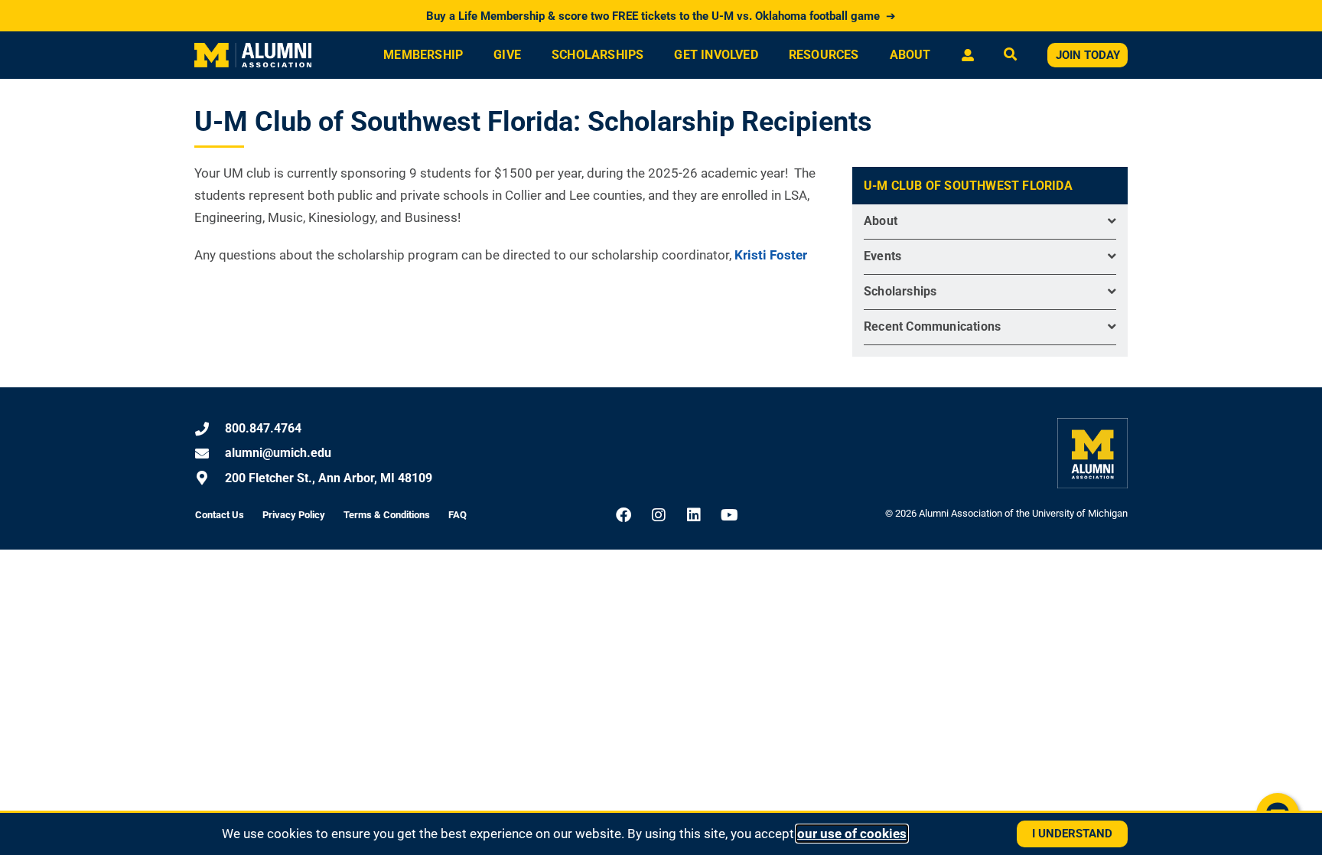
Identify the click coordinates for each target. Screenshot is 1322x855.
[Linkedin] (694, 515)
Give (507, 54)
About (910, 54)
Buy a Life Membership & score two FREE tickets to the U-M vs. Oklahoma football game (661, 16)
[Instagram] (658, 515)
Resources (824, 54)
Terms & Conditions (387, 515)
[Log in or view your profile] (967, 55)
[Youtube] (729, 515)
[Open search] (1010, 55)
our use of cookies (852, 833)
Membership (423, 54)
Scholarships (597, 54)
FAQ (457, 515)
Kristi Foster (772, 255)
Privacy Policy (293, 515)
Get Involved (715, 54)
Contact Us (219, 515)
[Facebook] (623, 515)
